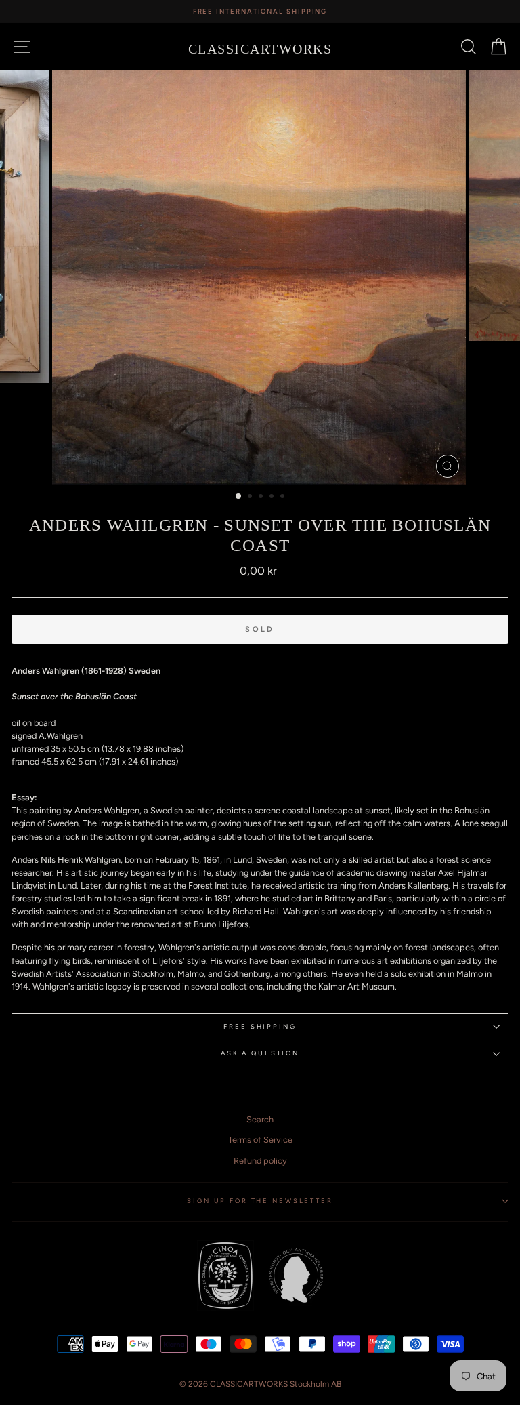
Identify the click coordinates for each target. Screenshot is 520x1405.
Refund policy (260, 1161)
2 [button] (251, 497)
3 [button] (262, 497)
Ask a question (260, 1053)
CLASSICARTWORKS (260, 48)
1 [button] (239, 496)
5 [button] (283, 497)
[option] (260, 11)
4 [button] (272, 497)
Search (260, 1119)
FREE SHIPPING (259, 1026)
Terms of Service (260, 1140)
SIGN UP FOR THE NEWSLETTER (260, 1200)
